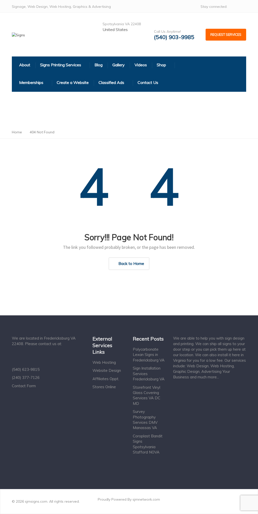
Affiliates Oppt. (105, 378)
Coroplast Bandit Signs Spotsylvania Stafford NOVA (148, 444)
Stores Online (104, 386)
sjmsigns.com (36, 501)
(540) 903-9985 (174, 37)
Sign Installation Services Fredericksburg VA (149, 373)
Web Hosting (104, 362)
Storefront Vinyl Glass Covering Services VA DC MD (146, 395)
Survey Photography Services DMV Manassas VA (145, 419)
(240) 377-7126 (26, 377)
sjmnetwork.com (146, 499)
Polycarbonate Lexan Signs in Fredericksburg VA (149, 354)
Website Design (106, 370)
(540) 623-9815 (26, 369)
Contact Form (24, 385)
